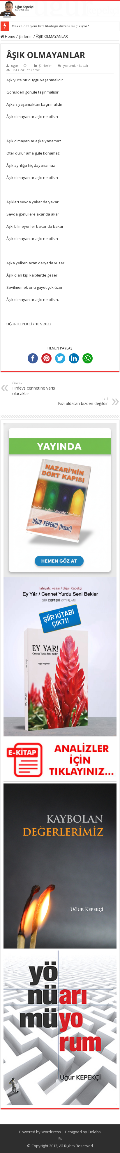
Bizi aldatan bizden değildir (83, 401)
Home (9, 36)
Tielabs (94, 1131)
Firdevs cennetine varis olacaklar (33, 388)
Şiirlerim (26, 36)
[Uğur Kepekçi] (60, 8)
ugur (14, 65)
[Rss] (60, 1138)
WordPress (51, 1131)
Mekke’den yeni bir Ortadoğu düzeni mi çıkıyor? (50, 26)
